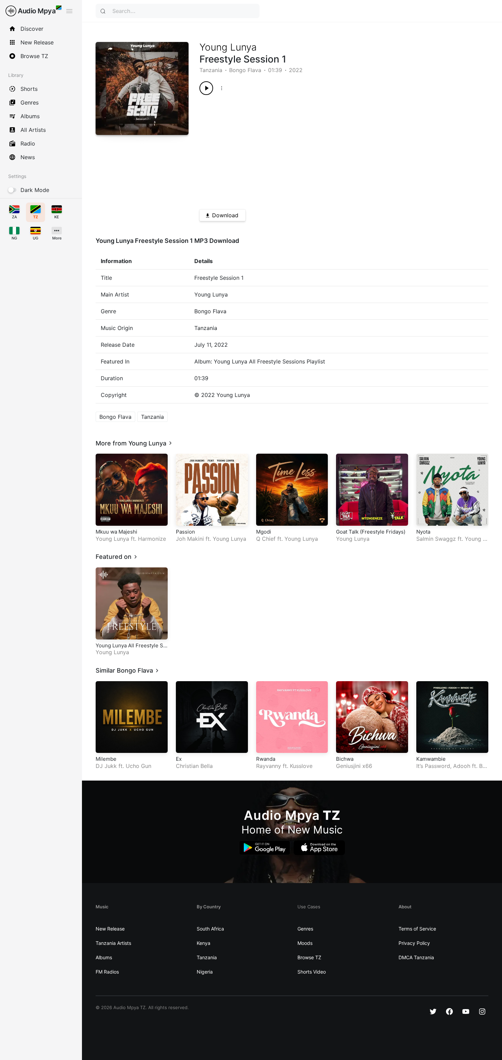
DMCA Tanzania (416, 957)
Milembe (106, 759)
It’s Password (433, 765)
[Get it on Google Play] (264, 847)
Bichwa (344, 759)
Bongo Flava (245, 70)
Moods (304, 943)
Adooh (461, 765)
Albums (104, 957)
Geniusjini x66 (354, 765)
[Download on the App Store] (319, 847)
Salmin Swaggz (436, 538)
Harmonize (152, 538)
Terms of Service (417, 929)
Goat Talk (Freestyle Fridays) (370, 531)
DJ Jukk (106, 765)
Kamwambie (431, 759)
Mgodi (263, 531)
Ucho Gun (138, 765)
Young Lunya (228, 47)
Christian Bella (194, 765)
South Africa (210, 929)
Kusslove (301, 765)
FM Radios (107, 972)
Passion (185, 531)
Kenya (203, 943)
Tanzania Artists (113, 943)
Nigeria (205, 972)
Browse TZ (309, 957)
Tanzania (210, 70)
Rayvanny (268, 765)
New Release (110, 929)
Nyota (423, 531)
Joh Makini (190, 538)
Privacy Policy (414, 943)
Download (225, 215)
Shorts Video (311, 972)
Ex (179, 759)
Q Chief (266, 538)
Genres (305, 929)
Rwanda (265, 759)
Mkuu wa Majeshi (116, 531)
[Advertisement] (329, 149)
